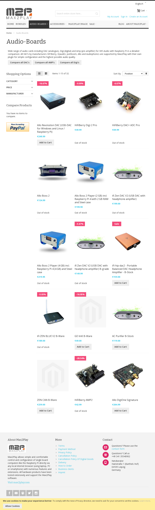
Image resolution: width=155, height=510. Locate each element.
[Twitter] (29, 492)
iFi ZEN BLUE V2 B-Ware (50, 336)
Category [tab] (12, 81)
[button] (141, 4)
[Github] (23, 492)
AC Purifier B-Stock (123, 336)
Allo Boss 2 (43, 195)
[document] (77, 504)
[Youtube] (16, 492)
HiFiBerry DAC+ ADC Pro (126, 125)
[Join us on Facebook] (9, 492)
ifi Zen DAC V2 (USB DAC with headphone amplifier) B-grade (92, 267)
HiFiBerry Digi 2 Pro (86, 125)
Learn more (145, 500)
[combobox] (77, 14)
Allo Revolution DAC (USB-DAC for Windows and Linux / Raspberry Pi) (54, 128)
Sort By (117, 73)
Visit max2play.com (19, 482)
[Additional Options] (17, 123)
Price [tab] (9, 87)
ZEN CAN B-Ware (47, 400)
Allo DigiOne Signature (125, 400)
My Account (113, 16)
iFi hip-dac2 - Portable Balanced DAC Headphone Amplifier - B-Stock (127, 269)
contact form (118, 448)
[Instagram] (36, 492)
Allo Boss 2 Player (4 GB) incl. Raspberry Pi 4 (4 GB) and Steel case (54, 269)
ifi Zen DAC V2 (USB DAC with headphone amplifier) (128, 197)
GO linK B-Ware (83, 336)
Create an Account (138, 16)
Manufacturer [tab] (15, 93)
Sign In (124, 16)
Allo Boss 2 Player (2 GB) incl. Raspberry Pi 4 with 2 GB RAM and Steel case (91, 199)
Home (9, 33)
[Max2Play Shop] (19, 13)
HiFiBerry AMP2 (83, 400)
